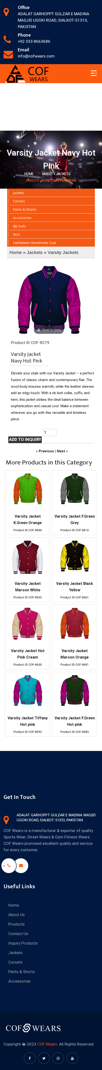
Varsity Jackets (56, 174)
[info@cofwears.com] (21, 866)
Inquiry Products (23, 943)
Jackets (18, 193)
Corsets (19, 201)
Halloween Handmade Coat (34, 242)
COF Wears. (47, 1044)
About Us (16, 915)
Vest (16, 234)
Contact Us (18, 934)
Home (29, 174)
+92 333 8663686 (34, 41)
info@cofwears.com (36, 56)
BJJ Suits (19, 226)
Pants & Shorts (24, 209)
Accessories (22, 217)
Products (16, 924)
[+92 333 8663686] (9, 866)
